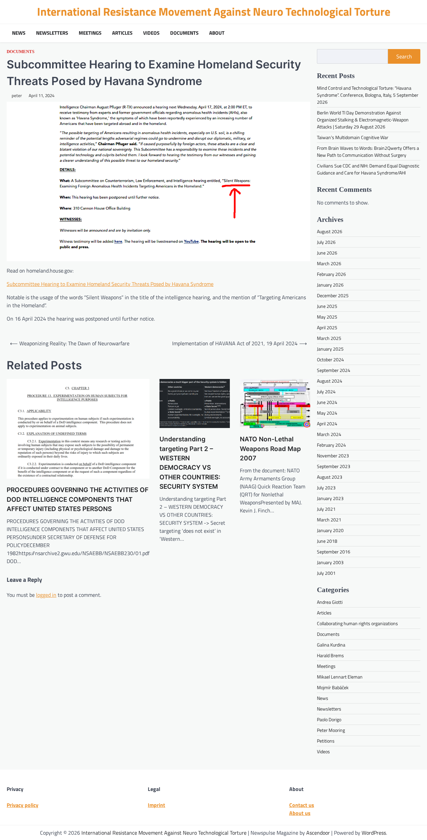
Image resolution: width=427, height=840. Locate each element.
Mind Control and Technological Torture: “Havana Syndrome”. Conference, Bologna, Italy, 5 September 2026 (367, 94)
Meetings (90, 33)
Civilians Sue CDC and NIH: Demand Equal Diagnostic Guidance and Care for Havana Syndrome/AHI (368, 169)
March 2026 (329, 263)
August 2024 (329, 380)
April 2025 (327, 327)
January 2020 (330, 530)
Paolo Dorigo (329, 719)
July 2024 (326, 391)
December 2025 (333, 295)
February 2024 (331, 444)
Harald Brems (330, 655)
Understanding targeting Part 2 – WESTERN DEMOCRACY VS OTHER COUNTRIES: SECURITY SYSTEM (189, 462)
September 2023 (333, 466)
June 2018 (327, 540)
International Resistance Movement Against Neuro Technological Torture (213, 11)
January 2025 (330, 348)
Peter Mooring (331, 730)
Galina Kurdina (331, 644)
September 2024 (333, 370)
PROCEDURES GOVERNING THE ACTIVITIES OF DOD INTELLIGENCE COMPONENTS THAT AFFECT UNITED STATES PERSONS (77, 499)
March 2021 (329, 519)
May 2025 (327, 316)
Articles (122, 33)
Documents (184, 33)
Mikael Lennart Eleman (340, 676)
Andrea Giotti (330, 601)
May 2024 (327, 412)
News (18, 33)
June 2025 (327, 306)
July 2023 (326, 487)
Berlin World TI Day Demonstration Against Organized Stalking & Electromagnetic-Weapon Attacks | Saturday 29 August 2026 (363, 119)
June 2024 (327, 402)
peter (17, 95)
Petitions (326, 740)
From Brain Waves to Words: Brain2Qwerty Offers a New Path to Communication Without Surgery (368, 151)
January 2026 (330, 284)
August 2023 (329, 476)
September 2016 (333, 551)
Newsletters (52, 33)
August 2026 (329, 231)
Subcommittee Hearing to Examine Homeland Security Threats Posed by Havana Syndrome (110, 284)
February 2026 (331, 274)
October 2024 (330, 359)
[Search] (414, 33)
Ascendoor (318, 833)
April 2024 (327, 423)
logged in (46, 595)
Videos (151, 33)
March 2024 (329, 434)
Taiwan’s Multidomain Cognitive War (352, 137)
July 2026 (326, 242)
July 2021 (326, 508)
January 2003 (330, 562)
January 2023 (330, 498)
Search (404, 56)
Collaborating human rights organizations (357, 623)
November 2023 (333, 455)
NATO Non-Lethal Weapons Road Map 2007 (270, 448)
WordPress (374, 833)
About (217, 33)
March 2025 (329, 338)
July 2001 (326, 572)
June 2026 (327, 252)
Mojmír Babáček (333, 687)
